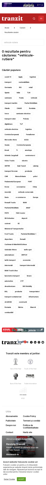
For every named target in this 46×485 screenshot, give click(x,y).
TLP (21, 124)
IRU (20, 87)
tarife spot (28, 250)
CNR (6, 176)
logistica (28, 129)
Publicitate (11, 421)
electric (25, 161)
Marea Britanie (20, 176)
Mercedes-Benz (11, 140)
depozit (24, 218)
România (32, 108)
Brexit (7, 150)
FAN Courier (20, 213)
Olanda (7, 108)
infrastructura (33, 297)
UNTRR (7, 166)
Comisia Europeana (24, 145)
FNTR (7, 213)
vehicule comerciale (25, 192)
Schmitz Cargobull (11, 155)
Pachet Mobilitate (31, 103)
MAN (25, 202)
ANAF (28, 208)
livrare (29, 276)
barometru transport (12, 276)
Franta (21, 98)
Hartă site (27, 432)
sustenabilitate (24, 82)
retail (30, 87)
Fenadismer (30, 134)
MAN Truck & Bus (11, 271)
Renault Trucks (10, 202)
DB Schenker (9, 218)
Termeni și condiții (31, 421)
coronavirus (20, 187)
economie (27, 260)
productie (18, 291)
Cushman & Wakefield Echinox (16, 244)
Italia (18, 93)
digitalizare (9, 124)
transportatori (34, 291)
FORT (30, 182)
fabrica (20, 307)
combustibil (9, 312)
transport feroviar (11, 171)
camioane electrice (23, 114)
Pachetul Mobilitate (12, 208)
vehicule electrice (11, 129)
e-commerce (21, 197)
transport (8, 82)
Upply (20, 77)
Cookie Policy (29, 416)
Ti (17, 150)
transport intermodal (27, 265)
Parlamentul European (13, 182)
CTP (22, 281)
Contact (9, 432)
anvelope (28, 150)
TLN (28, 93)
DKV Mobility (27, 286)
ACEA (26, 140)
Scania (7, 145)
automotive (9, 281)
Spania (7, 93)
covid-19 (8, 77)
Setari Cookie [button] (9, 479)
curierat (7, 223)
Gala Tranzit (21, 166)
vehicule (34, 98)
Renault (22, 239)
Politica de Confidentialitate (30, 426)
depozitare (9, 239)
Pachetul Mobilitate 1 (28, 234)
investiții (8, 192)
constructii (23, 302)
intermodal (9, 265)
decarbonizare (10, 286)
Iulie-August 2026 (25, 439)
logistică (33, 77)
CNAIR (19, 108)
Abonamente (12, 416)
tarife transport (10, 260)
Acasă (7, 28)
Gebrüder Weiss (11, 250)
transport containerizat (13, 297)
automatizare (9, 255)
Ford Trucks (9, 234)
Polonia (26, 119)
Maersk (33, 307)
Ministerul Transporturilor (14, 229)
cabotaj (35, 166)
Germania (8, 87)
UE (19, 223)
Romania (8, 307)
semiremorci (30, 155)
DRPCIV (24, 255)
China (35, 187)
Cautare (22, 28)
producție (28, 171)
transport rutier (10, 119)
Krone (7, 187)
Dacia (6, 197)
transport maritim (11, 103)
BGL (6, 291)
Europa (35, 197)
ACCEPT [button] (21, 479)
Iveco (7, 114)
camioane (8, 98)
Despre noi (11, 425)
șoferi (35, 176)
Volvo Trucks (10, 161)
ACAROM (8, 302)
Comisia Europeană (12, 134)
